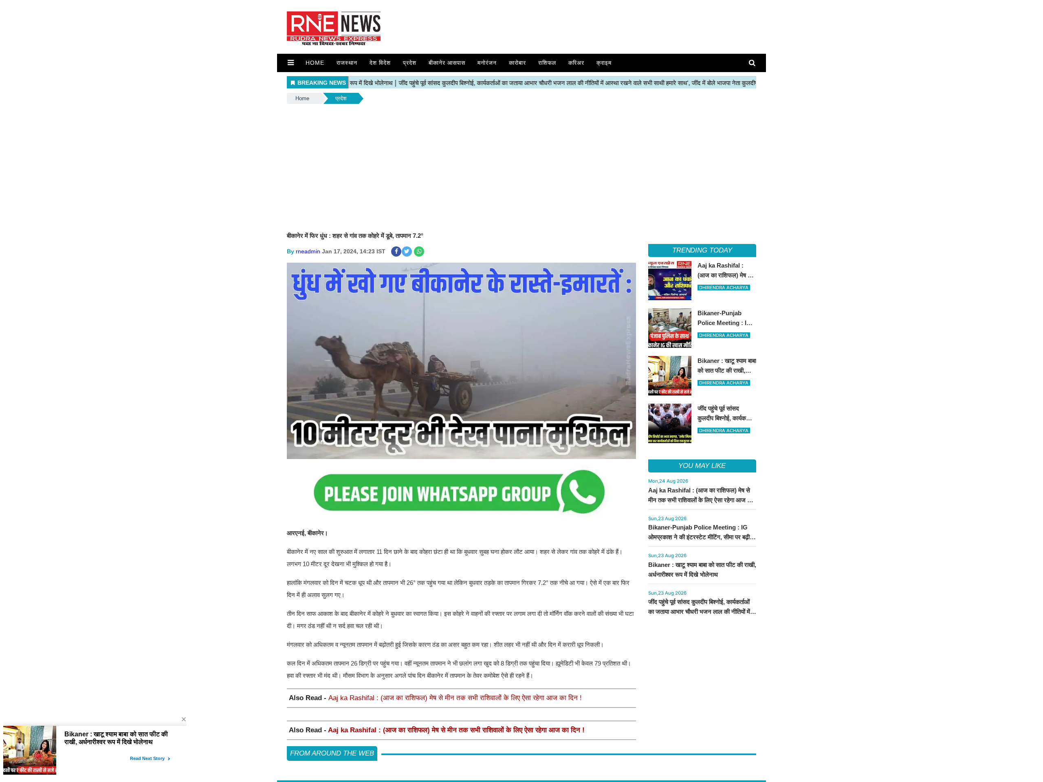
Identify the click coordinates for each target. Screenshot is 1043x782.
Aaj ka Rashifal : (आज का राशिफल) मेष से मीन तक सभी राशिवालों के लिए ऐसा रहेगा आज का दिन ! (455, 698)
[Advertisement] (521, 167)
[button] (291, 63)
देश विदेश (380, 62)
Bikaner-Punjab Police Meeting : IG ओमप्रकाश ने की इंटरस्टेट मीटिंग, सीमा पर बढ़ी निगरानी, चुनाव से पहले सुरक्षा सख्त (699, 537)
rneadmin (308, 251)
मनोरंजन (487, 62)
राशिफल (547, 62)
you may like (702, 466)
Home (315, 62)
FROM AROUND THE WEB (332, 753)
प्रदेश (409, 62)
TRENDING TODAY (702, 250)
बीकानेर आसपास (447, 62)
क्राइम (604, 62)
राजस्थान (347, 62)
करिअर (576, 62)
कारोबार (517, 62)
